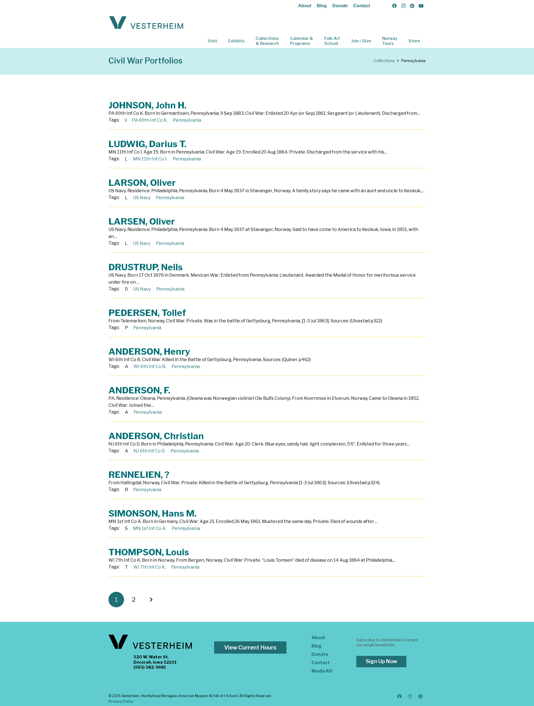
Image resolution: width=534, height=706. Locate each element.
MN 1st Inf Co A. (149, 528)
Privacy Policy (120, 701)
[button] (221, 40)
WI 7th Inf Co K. (149, 567)
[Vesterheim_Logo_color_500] (146, 23)
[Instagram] (403, 5)
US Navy (141, 197)
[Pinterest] (412, 5)
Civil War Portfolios (145, 60)
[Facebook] (394, 5)
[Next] (151, 599)
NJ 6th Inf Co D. (149, 451)
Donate (340, 5)
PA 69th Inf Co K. (149, 120)
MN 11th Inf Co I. (150, 159)
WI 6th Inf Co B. (150, 366)
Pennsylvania (187, 120)
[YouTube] (421, 5)
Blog (322, 5)
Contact (361, 5)
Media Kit (322, 671)
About (304, 5)
